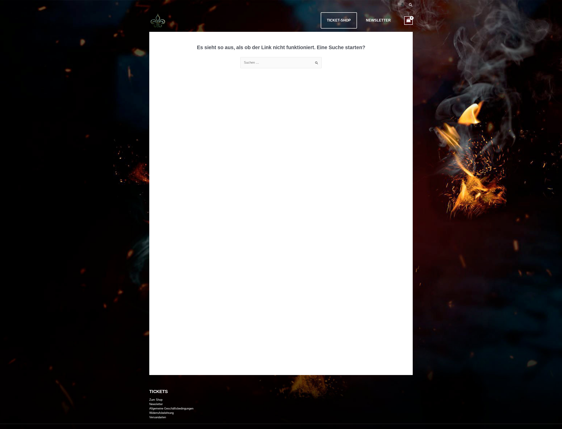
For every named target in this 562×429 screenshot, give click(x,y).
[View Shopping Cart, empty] (408, 20)
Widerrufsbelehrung (161, 413)
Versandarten (157, 417)
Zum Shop (155, 399)
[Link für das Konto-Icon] (402, 4)
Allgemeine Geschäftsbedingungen (171, 408)
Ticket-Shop (339, 20)
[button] (411, 5)
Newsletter (378, 20)
